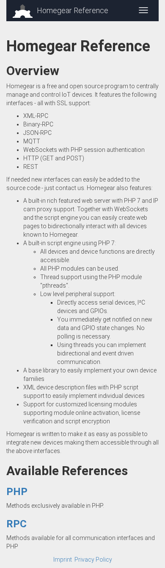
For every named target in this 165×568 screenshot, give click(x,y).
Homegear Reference (72, 10)
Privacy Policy (93, 559)
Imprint (62, 559)
